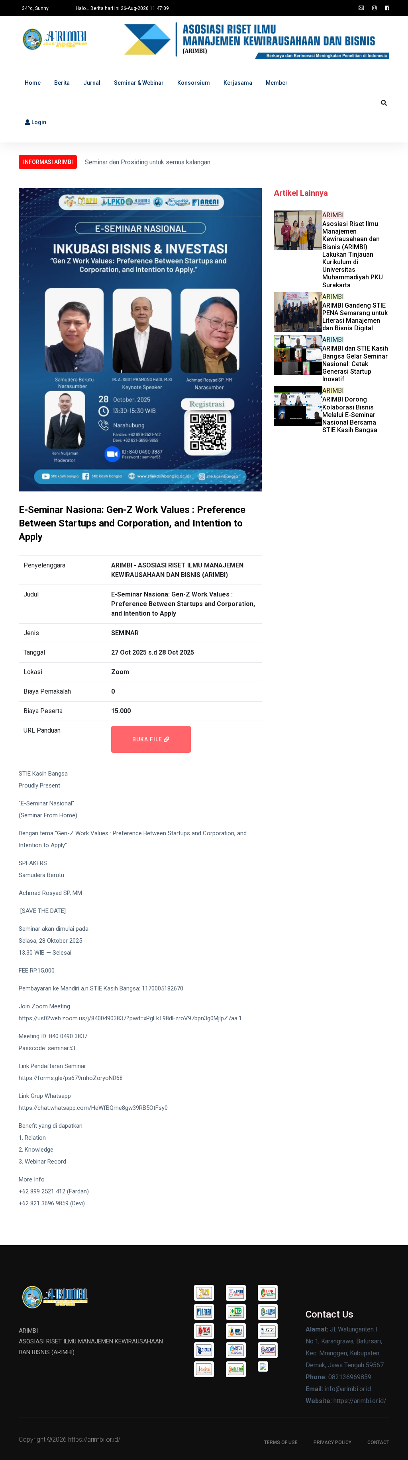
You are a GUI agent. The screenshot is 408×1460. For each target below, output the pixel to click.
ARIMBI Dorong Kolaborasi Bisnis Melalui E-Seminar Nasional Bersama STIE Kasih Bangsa (349, 415)
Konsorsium (193, 83)
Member (277, 83)
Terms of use (281, 1442)
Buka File (148, 739)
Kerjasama (238, 83)
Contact (378, 1442)
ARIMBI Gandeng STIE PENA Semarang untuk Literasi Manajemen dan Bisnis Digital (355, 317)
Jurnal (91, 83)
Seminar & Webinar (139, 83)
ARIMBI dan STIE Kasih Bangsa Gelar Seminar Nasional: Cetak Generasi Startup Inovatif (355, 364)
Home (33, 83)
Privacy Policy (332, 1442)
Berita (62, 83)
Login (38, 122)
